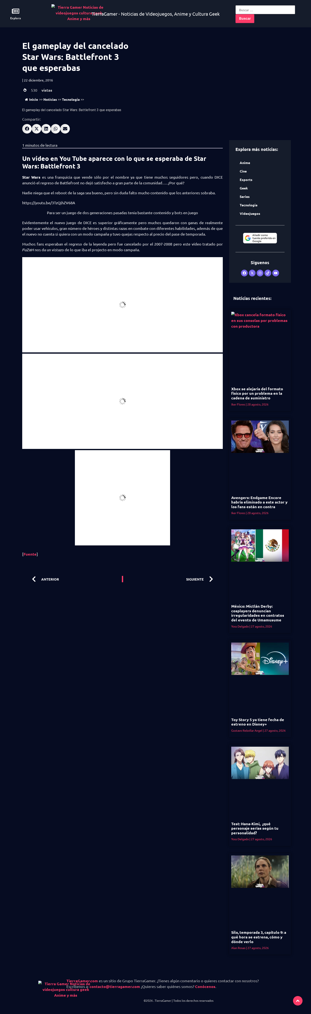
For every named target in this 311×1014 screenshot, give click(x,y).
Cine (243, 171)
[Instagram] (260, 273)
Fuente (30, 554)
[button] (27, 129)
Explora (15, 18)
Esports (246, 179)
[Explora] (15, 11)
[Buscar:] (265, 9)
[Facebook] (244, 273)
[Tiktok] (267, 273)
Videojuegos (250, 213)
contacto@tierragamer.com (114, 986)
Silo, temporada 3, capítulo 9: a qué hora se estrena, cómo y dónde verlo (258, 937)
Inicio (33, 99)
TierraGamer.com (82, 980)
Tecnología (71, 99)
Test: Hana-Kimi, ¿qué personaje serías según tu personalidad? (254, 828)
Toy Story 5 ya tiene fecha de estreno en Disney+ (257, 722)
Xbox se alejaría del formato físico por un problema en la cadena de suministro (257, 393)
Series (245, 196)
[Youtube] (275, 273)
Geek (244, 188)
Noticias (50, 99)
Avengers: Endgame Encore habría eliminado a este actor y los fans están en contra (259, 502)
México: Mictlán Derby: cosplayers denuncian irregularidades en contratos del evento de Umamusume (257, 613)
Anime (245, 162)
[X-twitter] (252, 273)
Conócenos (205, 986)
